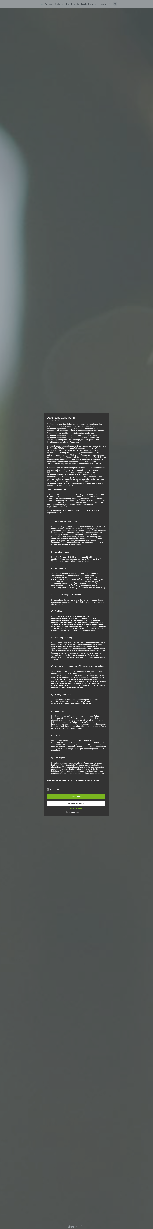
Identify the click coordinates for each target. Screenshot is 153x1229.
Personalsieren (76, 808)
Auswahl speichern (76, 803)
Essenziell (54, 790)
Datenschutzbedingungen (76, 812)
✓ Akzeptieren (76, 796)
